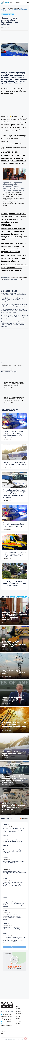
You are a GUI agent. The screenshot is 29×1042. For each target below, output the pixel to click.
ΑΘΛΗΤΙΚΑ (18, 1021)
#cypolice (4, 141)
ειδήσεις (22, 279)
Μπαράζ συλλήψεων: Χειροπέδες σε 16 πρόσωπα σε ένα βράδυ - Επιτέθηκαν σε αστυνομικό (12, 299)
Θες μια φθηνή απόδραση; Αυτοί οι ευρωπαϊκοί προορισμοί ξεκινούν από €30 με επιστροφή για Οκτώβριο (14, 317)
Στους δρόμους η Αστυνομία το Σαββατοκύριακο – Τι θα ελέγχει (14, 463)
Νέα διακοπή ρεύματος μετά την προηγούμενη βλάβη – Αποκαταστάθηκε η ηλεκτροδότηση (14, 305)
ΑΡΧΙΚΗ (17, 1006)
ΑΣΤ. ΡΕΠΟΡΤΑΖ (19, 1013)
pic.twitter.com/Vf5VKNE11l (11, 144)
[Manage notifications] (25, 1038)
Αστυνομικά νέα (18, 365)
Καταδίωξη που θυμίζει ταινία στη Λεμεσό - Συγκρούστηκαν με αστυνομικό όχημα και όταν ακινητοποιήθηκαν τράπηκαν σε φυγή (14, 234)
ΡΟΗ (7, 818)
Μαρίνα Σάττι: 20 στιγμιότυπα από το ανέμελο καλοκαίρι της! (13, 861)
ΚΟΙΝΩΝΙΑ (5, 835)
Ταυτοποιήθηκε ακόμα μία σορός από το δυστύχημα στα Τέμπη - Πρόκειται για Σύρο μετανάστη (14, 398)
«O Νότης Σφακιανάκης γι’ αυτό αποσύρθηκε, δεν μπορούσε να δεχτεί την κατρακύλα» (14, 872)
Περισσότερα (14, 947)
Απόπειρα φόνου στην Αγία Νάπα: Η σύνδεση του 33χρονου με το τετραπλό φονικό (14, 583)
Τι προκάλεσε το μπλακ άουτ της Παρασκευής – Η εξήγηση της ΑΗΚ (13, 672)
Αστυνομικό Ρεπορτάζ (12, 8)
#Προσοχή (5, 116)
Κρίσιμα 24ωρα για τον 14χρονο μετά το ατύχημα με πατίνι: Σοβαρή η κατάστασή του (14, 554)
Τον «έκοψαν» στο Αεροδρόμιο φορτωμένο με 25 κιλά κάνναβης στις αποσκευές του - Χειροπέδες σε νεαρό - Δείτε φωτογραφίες (14, 493)
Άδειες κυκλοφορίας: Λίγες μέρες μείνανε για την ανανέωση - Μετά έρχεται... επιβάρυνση (14, 258)
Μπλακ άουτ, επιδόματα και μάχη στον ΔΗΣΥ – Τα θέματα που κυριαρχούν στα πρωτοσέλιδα (13, 806)
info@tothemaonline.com (7, 1025)
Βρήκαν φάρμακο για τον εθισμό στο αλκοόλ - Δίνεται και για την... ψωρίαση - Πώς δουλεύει (14, 383)
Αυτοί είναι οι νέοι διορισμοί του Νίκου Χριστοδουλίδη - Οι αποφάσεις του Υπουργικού (14, 267)
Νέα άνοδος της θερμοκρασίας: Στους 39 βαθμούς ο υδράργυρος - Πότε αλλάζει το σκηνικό (14, 725)
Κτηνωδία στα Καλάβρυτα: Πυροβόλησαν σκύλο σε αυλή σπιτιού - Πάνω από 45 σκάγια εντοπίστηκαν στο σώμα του (14, 310)
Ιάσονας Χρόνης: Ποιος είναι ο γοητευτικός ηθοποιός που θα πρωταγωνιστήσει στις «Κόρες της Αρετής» (12, 917)
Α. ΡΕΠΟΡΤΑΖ (6, 824)
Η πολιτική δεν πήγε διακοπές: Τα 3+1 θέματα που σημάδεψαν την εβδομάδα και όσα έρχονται (14, 644)
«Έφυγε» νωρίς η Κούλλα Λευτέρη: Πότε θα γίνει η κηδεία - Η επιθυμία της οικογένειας (13, 293)
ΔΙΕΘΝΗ (5, 933)
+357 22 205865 (7, 1020)
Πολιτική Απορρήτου (6, 1034)
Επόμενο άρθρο (8, 395)
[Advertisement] (14, 348)
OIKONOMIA (18, 1011)
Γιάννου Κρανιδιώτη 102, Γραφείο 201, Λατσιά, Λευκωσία (7, 1016)
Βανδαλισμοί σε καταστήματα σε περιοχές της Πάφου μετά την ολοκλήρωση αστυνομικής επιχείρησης (14, 434)
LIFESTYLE (5, 857)
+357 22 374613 (7, 1021)
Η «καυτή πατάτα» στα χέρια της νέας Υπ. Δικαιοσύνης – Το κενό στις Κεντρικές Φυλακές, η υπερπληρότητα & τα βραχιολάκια (14, 219)
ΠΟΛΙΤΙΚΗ (5, 897)
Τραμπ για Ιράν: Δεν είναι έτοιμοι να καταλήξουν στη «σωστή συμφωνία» (13, 699)
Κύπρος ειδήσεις (6, 369)
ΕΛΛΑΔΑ (18, 1023)
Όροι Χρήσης (4, 1031)
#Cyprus (18, 138)
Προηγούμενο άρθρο (10, 380)
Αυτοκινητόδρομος (7, 365)
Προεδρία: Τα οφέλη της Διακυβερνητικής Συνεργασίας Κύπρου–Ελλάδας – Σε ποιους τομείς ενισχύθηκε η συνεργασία (14, 186)
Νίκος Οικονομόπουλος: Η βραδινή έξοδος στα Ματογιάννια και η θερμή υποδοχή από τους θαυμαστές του (13, 884)
